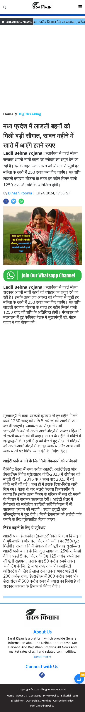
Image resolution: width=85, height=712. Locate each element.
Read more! (42, 657)
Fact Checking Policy (42, 705)
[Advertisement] (42, 68)
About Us (42, 631)
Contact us (35, 695)
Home (8, 114)
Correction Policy (63, 700)
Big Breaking (30, 114)
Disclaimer (17, 700)
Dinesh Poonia (20, 193)
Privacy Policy (51, 695)
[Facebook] (42, 675)
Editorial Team (69, 695)
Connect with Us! (43, 666)
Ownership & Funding (38, 700)
